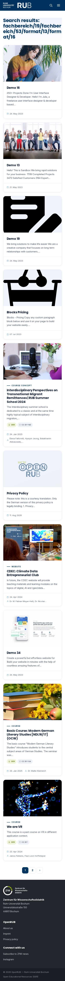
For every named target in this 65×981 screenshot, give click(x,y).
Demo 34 (14, 653)
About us (8, 928)
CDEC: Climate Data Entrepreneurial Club (23, 573)
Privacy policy (10, 939)
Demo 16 (13, 88)
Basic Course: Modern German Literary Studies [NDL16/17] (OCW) (30, 735)
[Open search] (51, 5)
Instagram (8, 959)
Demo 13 (13, 165)
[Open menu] (58, 5)
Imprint (7, 933)
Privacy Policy (17, 493)
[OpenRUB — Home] (17, 5)
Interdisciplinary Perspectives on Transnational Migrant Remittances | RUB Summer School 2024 (32, 396)
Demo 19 (13, 239)
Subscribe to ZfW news (16, 954)
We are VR (14, 827)
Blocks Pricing (17, 312)
